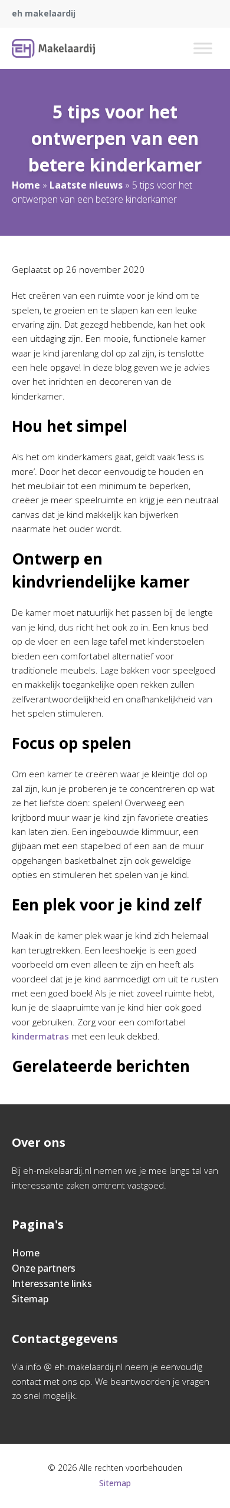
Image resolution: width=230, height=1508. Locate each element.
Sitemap (30, 1298)
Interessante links (52, 1283)
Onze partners (43, 1268)
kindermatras (40, 1036)
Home (26, 185)
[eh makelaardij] (53, 48)
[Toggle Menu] (202, 48)
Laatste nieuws (86, 185)
